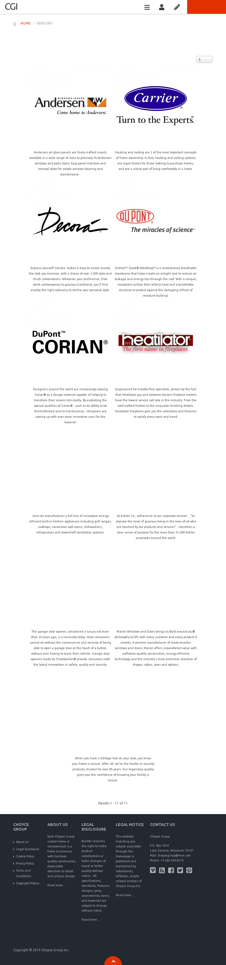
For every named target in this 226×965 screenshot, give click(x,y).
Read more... (56, 885)
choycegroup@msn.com (174, 855)
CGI (11, 6)
